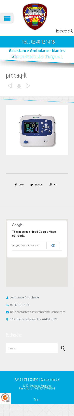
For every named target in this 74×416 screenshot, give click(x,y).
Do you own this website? (26, 245)
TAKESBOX (38, 388)
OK (53, 245)
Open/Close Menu (6, 18)
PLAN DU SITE (21, 379)
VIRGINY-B (50, 388)
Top (36, 399)
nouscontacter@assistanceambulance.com (35, 312)
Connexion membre (49, 379)
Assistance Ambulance (41, 386)
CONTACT (34, 379)
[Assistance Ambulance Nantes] (35, 17)
